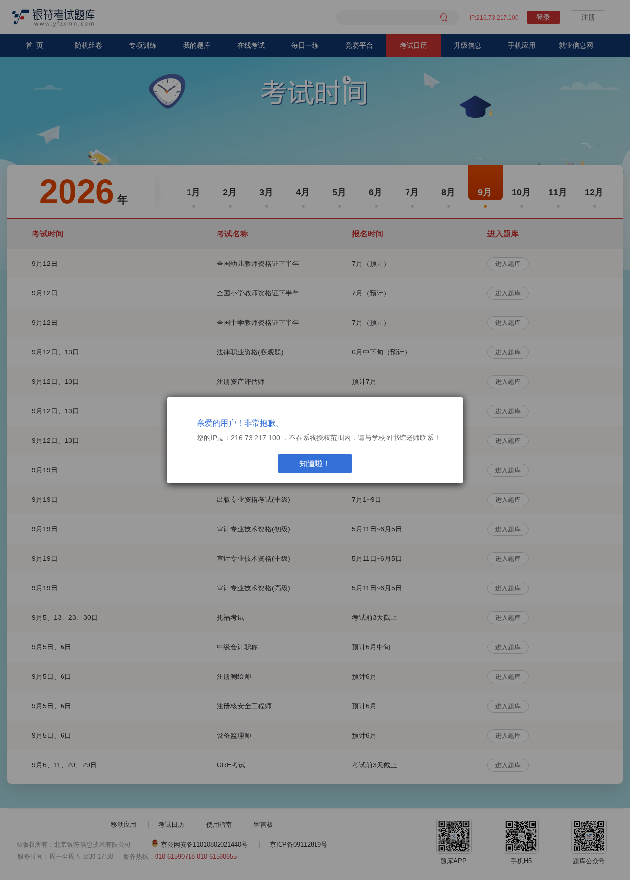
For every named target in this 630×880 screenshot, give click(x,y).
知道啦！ (315, 463)
